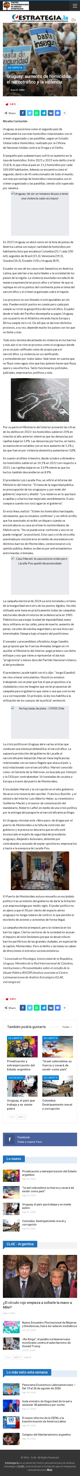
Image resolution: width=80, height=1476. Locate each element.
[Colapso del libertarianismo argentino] (11, 1439)
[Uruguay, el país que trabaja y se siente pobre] (22, 1086)
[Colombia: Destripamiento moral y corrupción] (57, 1086)
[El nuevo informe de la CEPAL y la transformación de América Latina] (11, 1422)
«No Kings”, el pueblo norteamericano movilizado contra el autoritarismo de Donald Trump (46, 1343)
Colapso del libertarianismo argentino (46, 1434)
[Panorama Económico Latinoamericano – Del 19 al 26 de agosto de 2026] (11, 1389)
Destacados (15, 1077)
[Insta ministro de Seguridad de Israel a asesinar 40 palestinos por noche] (11, 1406)
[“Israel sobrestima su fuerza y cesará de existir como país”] (57, 1046)
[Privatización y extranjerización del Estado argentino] (22, 1046)
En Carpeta (15, 67)
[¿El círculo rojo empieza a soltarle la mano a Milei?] (40, 1276)
